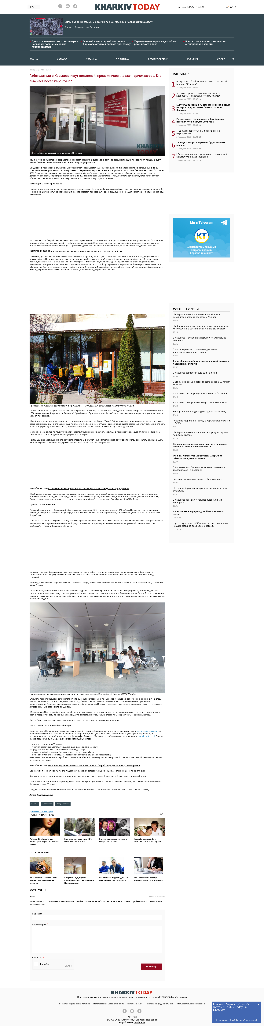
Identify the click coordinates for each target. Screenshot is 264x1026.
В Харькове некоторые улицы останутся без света (200, 393)
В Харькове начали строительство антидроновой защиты (206, 43)
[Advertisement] (97, 217)
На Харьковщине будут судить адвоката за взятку (199, 411)
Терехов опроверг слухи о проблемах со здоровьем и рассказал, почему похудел (198, 94)
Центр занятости (63, 804)
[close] (258, 1004)
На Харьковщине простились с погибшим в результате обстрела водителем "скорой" (196, 315)
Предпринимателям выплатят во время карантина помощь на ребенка (85, 251)
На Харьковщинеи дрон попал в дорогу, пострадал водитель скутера (200, 433)
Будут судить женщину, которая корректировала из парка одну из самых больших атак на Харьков (203, 107)
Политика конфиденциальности (160, 1003)
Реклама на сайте (134, 1003)
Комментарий (39, 924)
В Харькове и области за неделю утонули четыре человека (199, 339)
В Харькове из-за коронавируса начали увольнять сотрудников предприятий (88, 488)
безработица (47, 804)
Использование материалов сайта (108, 1003)
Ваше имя (37, 913)
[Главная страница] (132, 992)
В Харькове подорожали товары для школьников (200, 402)
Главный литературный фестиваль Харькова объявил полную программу (107, 43)
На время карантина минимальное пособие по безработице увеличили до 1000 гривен (94, 765)
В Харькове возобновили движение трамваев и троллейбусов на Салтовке (199, 468)
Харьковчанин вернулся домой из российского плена (155, 43)
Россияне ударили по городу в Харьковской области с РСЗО (201, 422)
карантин (34, 804)
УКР (129, 1016)
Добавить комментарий (41, 811)
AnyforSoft (139, 1022)
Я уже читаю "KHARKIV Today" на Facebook (236, 1019)
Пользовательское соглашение (191, 1003)
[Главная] (127, 7)
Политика (122, 59)
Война (34, 59)
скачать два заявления (148, 730)
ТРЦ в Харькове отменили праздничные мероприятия (198, 132)
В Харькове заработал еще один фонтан (195, 372)
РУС (135, 1016)
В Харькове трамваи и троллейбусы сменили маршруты (197, 501)
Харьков (62, 59)
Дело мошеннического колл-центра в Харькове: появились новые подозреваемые (55, 44)
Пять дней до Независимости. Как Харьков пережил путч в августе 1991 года (200, 120)
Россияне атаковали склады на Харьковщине (197, 478)
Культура (192, 59)
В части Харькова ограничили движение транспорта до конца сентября (195, 350)
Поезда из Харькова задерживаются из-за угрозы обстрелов (200, 489)
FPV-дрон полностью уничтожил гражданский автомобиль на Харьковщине (201, 155)
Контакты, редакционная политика (74, 1003)
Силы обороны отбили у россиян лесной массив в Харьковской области (109, 21)
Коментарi (151, 966)
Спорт (221, 59)
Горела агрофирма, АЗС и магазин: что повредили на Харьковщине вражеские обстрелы (200, 524)
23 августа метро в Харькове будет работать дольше (200, 143)
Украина (91, 59)
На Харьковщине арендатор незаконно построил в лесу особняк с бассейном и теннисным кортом (201, 327)
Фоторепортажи (158, 59)
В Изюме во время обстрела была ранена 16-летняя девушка (201, 383)
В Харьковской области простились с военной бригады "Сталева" (201, 82)
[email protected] (146, 736)
